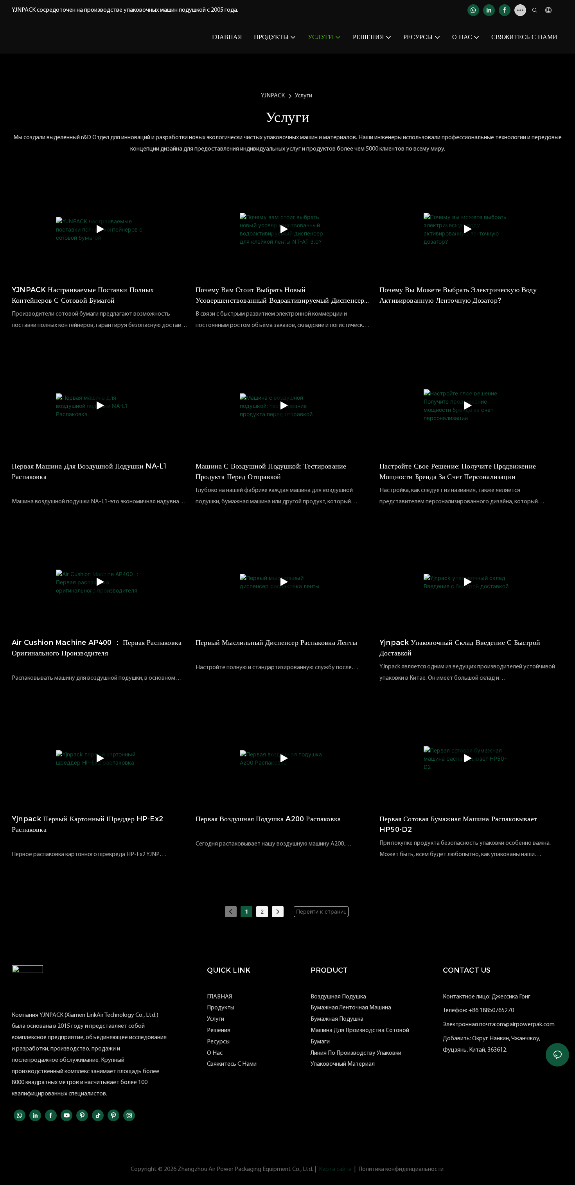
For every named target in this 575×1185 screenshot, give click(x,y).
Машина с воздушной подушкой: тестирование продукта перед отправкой (271, 471)
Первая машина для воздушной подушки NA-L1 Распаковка (89, 471)
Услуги (303, 96)
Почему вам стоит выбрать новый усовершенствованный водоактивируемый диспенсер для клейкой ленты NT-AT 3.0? (280, 295)
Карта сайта (335, 1169)
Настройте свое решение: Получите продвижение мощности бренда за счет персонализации (457, 471)
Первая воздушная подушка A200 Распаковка (268, 819)
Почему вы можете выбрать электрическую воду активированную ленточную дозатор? (458, 295)
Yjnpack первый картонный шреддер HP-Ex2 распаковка (87, 824)
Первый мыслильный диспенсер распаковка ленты (276, 642)
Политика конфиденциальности (401, 1169)
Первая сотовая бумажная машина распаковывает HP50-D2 (458, 824)
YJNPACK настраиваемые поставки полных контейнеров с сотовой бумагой (83, 295)
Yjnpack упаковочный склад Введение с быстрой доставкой (459, 647)
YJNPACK (273, 96)
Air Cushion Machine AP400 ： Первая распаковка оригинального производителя (96, 647)
